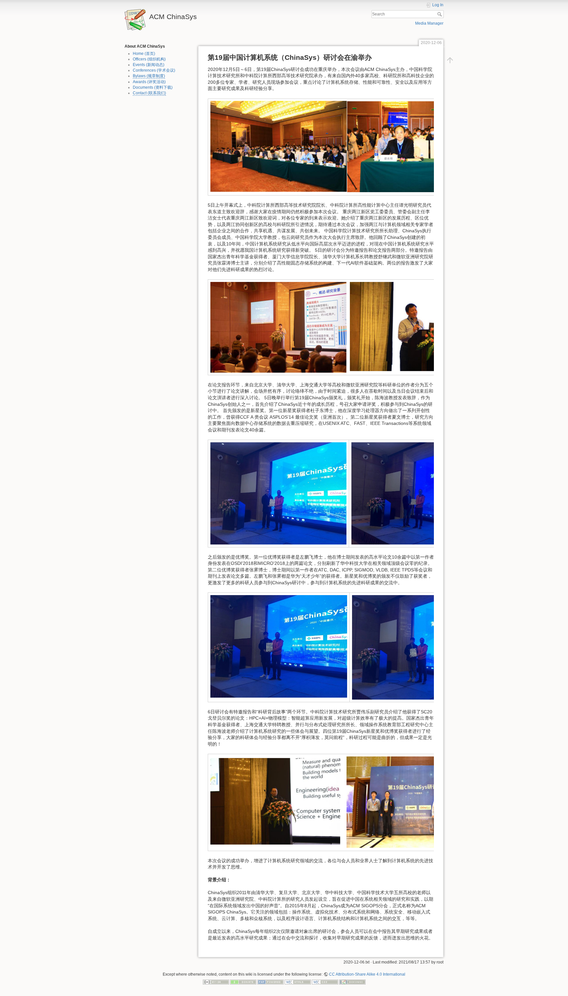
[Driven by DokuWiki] (352, 982)
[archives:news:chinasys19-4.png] (419, 493)
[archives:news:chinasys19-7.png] (347, 802)
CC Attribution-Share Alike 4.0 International (367, 974)
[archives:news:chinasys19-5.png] (278, 646)
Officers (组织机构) (149, 59)
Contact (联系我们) (149, 93)
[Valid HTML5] (298, 982)
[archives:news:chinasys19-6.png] (421, 647)
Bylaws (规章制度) (149, 76)
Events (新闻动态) (148, 64)
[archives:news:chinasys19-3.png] (278, 493)
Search (440, 14)
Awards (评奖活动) (149, 82)
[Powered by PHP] (270, 982)
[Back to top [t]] (450, 60)
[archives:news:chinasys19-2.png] (347, 327)
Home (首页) (144, 53)
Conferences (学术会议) (154, 70)
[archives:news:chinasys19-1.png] (347, 146)
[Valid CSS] (325, 982)
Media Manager (429, 23)
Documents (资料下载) (153, 87)
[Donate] (243, 982)
